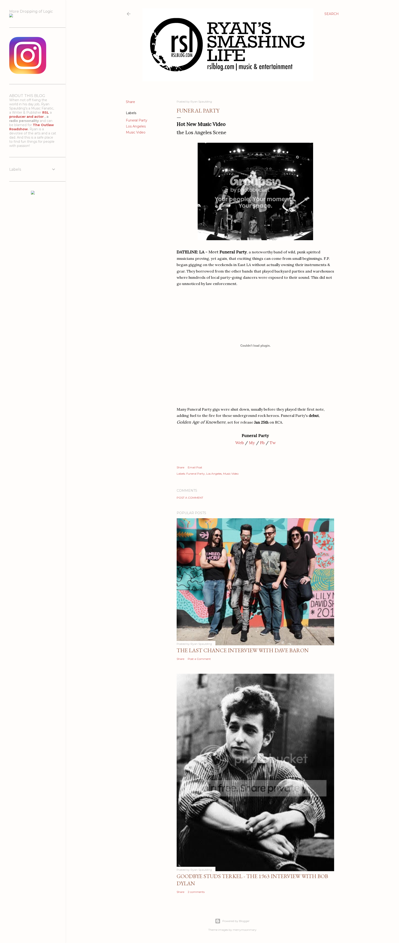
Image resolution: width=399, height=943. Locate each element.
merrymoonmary (245, 929)
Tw (273, 442)
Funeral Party (136, 120)
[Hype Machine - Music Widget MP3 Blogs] (33, 193)
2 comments (196, 892)
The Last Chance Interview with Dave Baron (243, 650)
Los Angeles (136, 126)
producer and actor (27, 117)
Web (239, 442)
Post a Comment (190, 497)
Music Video (135, 132)
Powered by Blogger (236, 921)
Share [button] (130, 102)
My (252, 442)
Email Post (195, 467)
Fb (262, 442)
